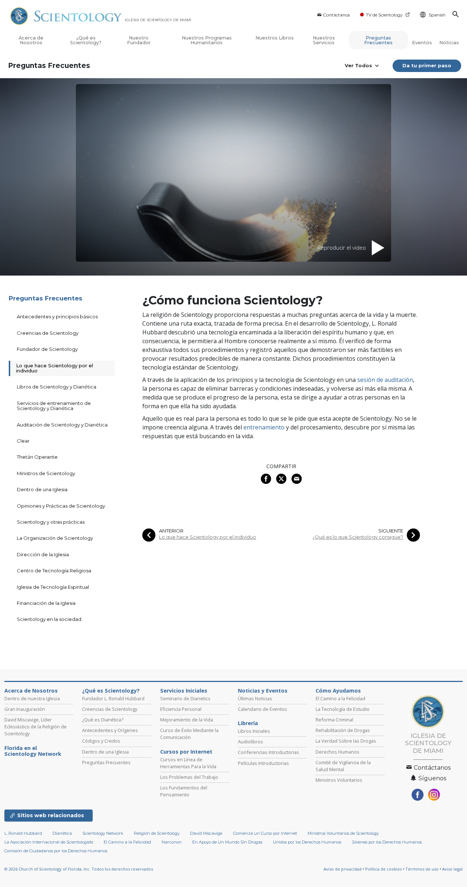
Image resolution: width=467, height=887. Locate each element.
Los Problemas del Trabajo (189, 777)
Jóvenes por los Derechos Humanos (387, 842)
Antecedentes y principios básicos (57, 316)
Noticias (449, 42)
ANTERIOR (171, 530)
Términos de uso (422, 869)
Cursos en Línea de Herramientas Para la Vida (188, 763)
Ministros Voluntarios (339, 780)
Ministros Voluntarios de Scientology (343, 833)
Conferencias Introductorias (268, 752)
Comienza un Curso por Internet (265, 833)
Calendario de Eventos (262, 709)
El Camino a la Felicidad (340, 698)
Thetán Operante (37, 457)
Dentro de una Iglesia (42, 489)
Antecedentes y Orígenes (110, 730)
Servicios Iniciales (183, 691)
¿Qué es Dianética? (102, 719)
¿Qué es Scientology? (85, 40)
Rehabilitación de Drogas (343, 730)
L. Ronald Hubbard (23, 833)
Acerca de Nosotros (31, 40)
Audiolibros (250, 741)
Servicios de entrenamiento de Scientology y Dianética (54, 405)
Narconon (172, 842)
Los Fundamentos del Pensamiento (183, 791)
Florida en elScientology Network (32, 751)
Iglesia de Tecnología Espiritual (53, 587)
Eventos (422, 42)
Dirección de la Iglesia (43, 554)
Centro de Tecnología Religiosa (54, 570)
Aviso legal (452, 869)
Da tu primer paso (426, 65)
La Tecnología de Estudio (343, 709)
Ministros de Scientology (46, 473)
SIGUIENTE (390, 530)
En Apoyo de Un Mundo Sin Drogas (227, 842)
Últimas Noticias (255, 698)
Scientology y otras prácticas (51, 522)
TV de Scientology (384, 15)
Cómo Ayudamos (338, 691)
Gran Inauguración (24, 709)
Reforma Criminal (334, 719)
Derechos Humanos (337, 751)
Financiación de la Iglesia (46, 603)
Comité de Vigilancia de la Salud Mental (343, 766)
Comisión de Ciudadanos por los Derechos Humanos (55, 850)
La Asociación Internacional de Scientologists (48, 842)
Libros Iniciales (254, 731)
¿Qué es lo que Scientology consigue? (358, 537)
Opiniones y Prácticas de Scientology (61, 506)
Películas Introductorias (263, 763)
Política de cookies (383, 869)
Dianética (62, 833)
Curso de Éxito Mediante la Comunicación (189, 733)
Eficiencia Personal (180, 709)
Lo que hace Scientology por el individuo (207, 537)
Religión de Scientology (157, 833)
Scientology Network (102, 833)
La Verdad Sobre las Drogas (346, 741)
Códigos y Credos (101, 741)
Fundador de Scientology (47, 349)
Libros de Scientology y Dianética (56, 387)
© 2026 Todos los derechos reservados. (79, 869)
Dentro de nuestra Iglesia (32, 698)
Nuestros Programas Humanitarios (207, 40)
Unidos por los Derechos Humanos (307, 842)
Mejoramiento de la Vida (186, 719)
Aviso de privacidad (343, 869)
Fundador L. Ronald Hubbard (113, 698)
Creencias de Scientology (47, 333)
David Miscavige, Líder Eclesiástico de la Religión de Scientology (35, 726)
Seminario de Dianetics (185, 698)
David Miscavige (206, 833)
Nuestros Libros (274, 38)
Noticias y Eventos (262, 691)
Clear (23, 441)
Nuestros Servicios (324, 40)
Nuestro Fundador (139, 40)
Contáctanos (336, 15)
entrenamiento (264, 427)
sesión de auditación (385, 380)
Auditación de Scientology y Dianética (62, 425)
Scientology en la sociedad (49, 619)
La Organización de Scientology (55, 538)
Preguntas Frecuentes (378, 40)
